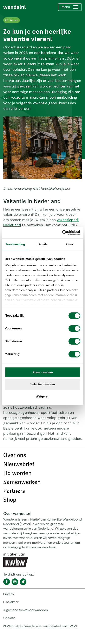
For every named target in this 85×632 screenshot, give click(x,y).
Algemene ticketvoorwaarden (25, 610)
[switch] (74, 328)
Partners (14, 491)
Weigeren (42, 396)
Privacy (8, 594)
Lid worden (17, 473)
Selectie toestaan (42, 384)
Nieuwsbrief (18, 464)
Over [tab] (69, 244)
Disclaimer (11, 602)
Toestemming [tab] (15, 244)
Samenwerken (22, 482)
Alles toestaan (42, 372)
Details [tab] (43, 244)
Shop (9, 500)
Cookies (9, 618)
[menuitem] (14, 7)
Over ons (14, 455)
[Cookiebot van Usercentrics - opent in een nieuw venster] (62, 232)
